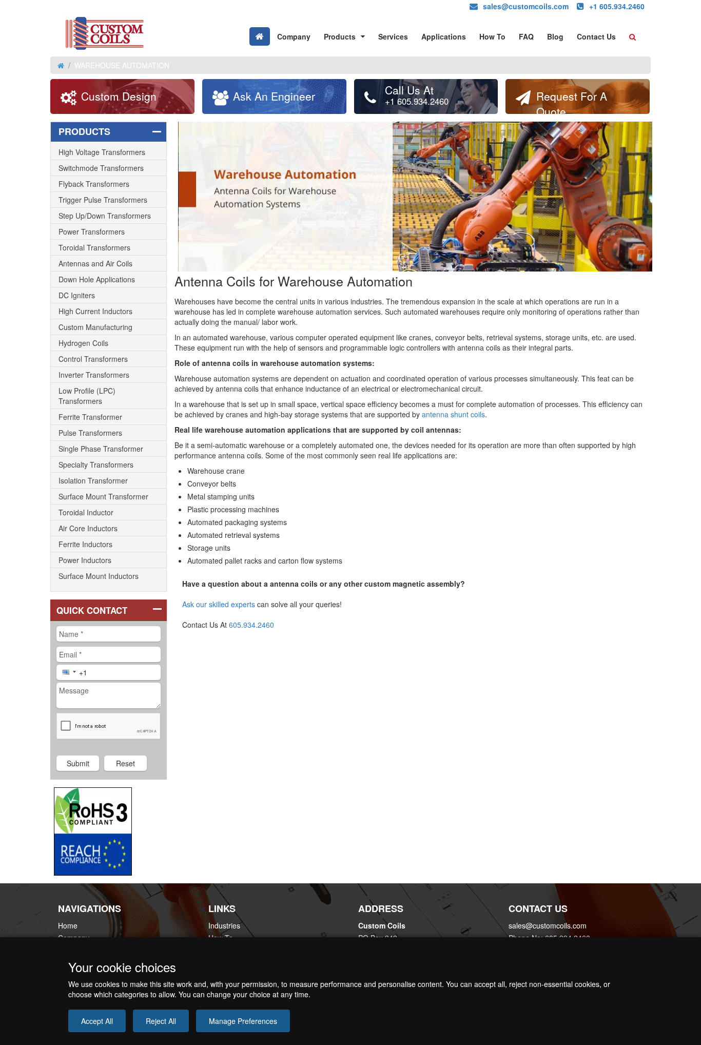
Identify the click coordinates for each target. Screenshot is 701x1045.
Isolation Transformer (93, 480)
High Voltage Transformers (102, 152)
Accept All (97, 1021)
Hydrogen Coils (83, 343)
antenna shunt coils (453, 414)
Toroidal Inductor (86, 512)
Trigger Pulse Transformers (103, 200)
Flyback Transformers (94, 184)
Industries (224, 925)
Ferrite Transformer (90, 417)
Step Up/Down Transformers (105, 215)
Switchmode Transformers (101, 168)
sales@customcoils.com (548, 925)
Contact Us (596, 36)
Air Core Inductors (88, 528)
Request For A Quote (571, 101)
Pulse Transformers (90, 433)
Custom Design (119, 96)
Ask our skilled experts (218, 604)
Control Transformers (93, 359)
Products (340, 36)
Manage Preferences (243, 1021)
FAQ (526, 36)
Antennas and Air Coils (95, 263)
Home (67, 925)
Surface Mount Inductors (99, 576)
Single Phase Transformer (101, 448)
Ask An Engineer (274, 96)
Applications (443, 36)
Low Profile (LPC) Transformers (87, 395)
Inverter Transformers (94, 375)
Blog (555, 36)
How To (492, 36)
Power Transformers (92, 231)
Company (293, 36)
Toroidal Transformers (94, 247)
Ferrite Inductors (85, 544)
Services (393, 36)
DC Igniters (77, 295)
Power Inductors (85, 560)
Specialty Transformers (96, 464)
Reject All (161, 1021)
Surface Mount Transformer (103, 496)
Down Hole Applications (97, 279)
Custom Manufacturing (95, 327)
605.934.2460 (251, 625)
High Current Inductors (95, 311)
